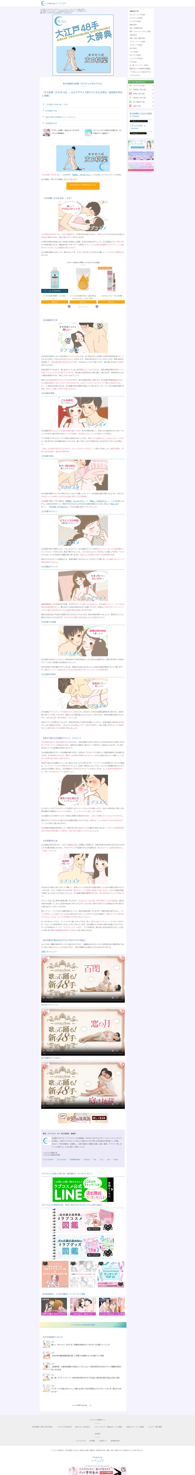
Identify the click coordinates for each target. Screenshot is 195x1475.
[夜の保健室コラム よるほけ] (44, 3)
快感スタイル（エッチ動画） (135, 1427)
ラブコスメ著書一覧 (50, 1153)
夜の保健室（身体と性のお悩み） (43, 1427)
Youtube (115, 1159)
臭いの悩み (133, 48)
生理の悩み (133, 35)
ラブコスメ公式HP (48, 1159)
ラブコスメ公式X (61, 1159)
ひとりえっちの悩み (136, 18)
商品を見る (55, 302)
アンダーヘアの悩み (136, 45)
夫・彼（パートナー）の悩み (139, 65)
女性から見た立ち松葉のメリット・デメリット (60, 117)
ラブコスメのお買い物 (64, 1427)
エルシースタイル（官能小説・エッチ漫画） (108, 1427)
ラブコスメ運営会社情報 (52, 1155)
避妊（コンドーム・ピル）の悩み (140, 31)
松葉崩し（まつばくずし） (82, 174)
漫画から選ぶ (137, 106)
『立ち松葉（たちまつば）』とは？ (56, 104)
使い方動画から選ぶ (139, 102)
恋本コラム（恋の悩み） (83, 1427)
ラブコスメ (94, 1466)
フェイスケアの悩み (136, 58)
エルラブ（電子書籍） (156, 1427)
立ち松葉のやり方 (51, 111)
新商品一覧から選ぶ (139, 94)
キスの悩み (133, 62)
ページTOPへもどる (79, 1405)
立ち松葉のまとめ (51, 123)
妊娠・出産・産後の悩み (137, 38)
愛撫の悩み (133, 25)
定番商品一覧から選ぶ (139, 89)
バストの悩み (134, 52)
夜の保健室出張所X (75, 1159)
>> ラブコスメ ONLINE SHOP (83, 1324)
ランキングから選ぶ (139, 85)
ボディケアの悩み (135, 55)
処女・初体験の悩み (136, 28)
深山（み (114, 504)
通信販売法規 (115, 1441)
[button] (69, 306)
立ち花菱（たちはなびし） (59, 507)
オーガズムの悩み (135, 21)
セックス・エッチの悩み (137, 15)
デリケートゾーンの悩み (137, 41)
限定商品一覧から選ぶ (139, 98)
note (94, 1159)
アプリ (101, 1159)
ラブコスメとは (135, 75)
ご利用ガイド (103, 1441)
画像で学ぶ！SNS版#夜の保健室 (140, 68)
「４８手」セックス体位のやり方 (140, 72)
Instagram (87, 1159)
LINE (108, 1159)
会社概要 (92, 1441)
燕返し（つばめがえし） (99, 501)
